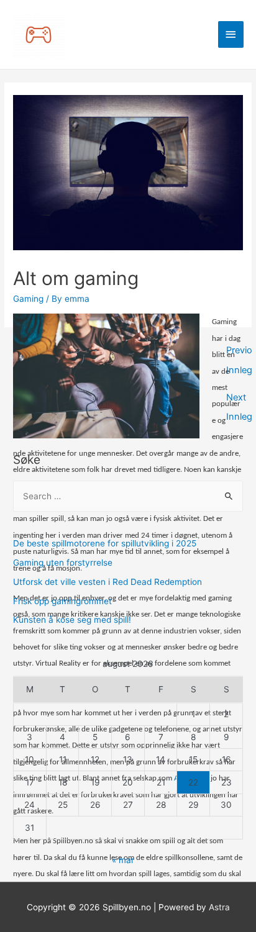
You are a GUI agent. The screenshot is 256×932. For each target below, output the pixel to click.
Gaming (28, 299)
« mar (123, 860)
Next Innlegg (239, 400)
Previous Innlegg (239, 353)
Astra (219, 907)
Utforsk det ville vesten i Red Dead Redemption (107, 582)
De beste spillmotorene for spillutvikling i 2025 (104, 543)
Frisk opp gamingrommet (62, 601)
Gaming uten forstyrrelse (62, 563)
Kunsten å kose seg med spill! (72, 620)
